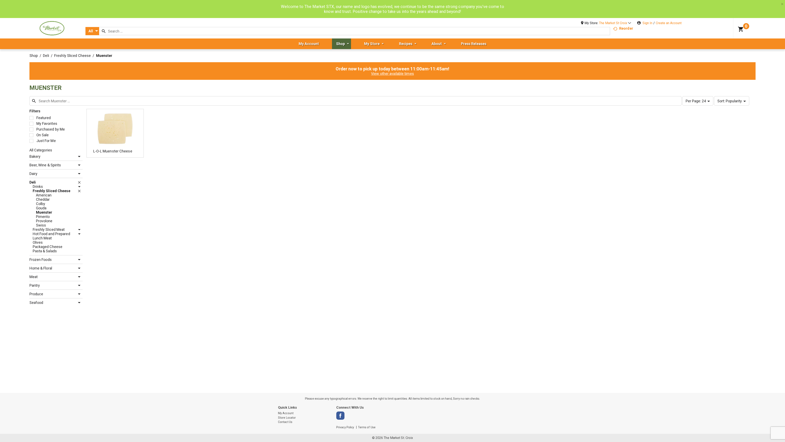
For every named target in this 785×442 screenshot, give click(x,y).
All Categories (40, 150)
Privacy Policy (345, 427)
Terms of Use (367, 427)
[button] (615, 23)
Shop (33, 55)
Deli (46, 55)
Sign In (647, 23)
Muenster (104, 55)
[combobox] (92, 31)
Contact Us (285, 422)
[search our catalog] (103, 31)
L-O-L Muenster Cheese (112, 151)
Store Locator (287, 417)
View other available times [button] (392, 73)
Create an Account (669, 23)
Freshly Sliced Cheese (72, 55)
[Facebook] (340, 416)
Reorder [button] (626, 28)
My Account (286, 413)
